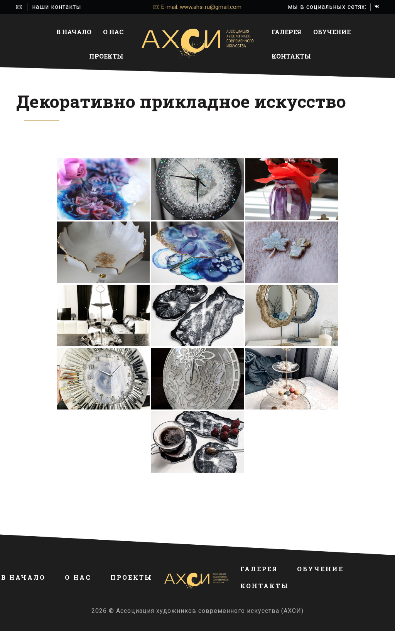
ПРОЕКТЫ (106, 56)
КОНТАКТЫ (291, 56)
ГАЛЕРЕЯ (287, 32)
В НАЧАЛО (73, 32)
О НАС (113, 32)
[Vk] (377, 6)
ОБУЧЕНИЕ (332, 32)
